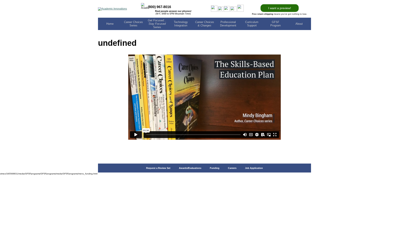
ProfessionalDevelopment (228, 23)
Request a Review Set (158, 168)
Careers (232, 168)
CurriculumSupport (251, 23)
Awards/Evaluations (190, 168)
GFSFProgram (275, 23)
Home (110, 23)
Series (133, 23)
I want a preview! (279, 8)
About (299, 23)
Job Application (254, 168)
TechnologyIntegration (181, 23)
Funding (214, 168)
